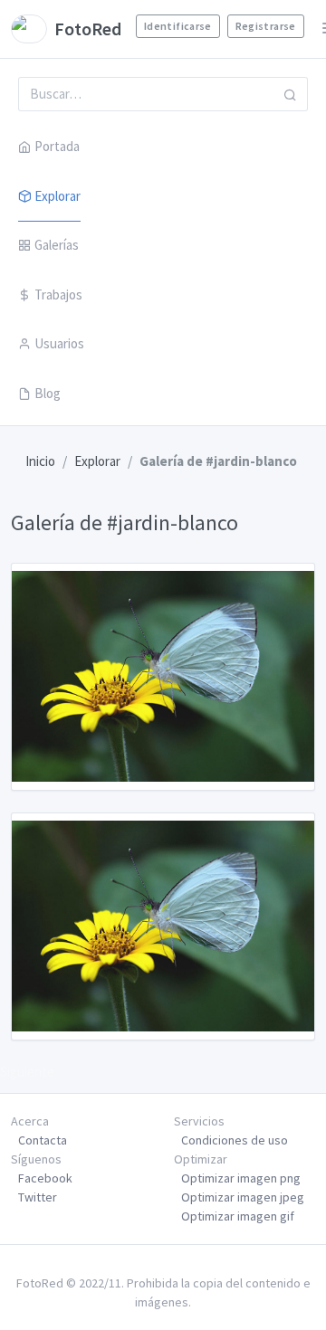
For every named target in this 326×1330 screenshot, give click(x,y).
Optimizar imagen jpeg (242, 1197)
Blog (47, 393)
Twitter (37, 1197)
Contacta (42, 1140)
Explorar (57, 195)
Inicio (40, 461)
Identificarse (178, 26)
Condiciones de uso (234, 1140)
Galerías (56, 244)
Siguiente (27, 1071)
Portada (57, 146)
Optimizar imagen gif (237, 1216)
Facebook (45, 1178)
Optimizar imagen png (241, 1178)
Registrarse (265, 26)
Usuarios (59, 343)
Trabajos (58, 294)
